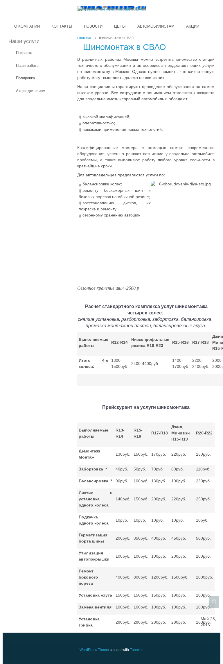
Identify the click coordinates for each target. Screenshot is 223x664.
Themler (136, 650)
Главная (84, 38)
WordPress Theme (94, 650)
